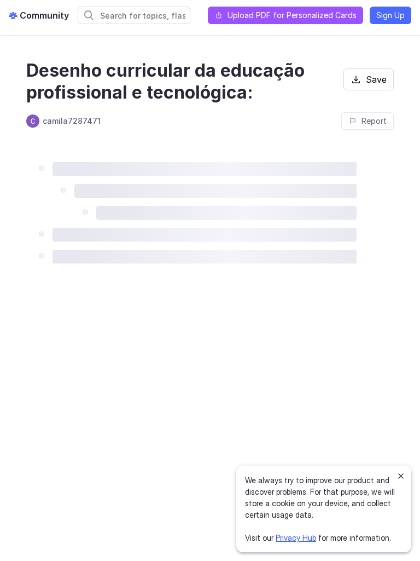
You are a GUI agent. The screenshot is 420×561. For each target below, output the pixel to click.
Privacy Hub (296, 537)
